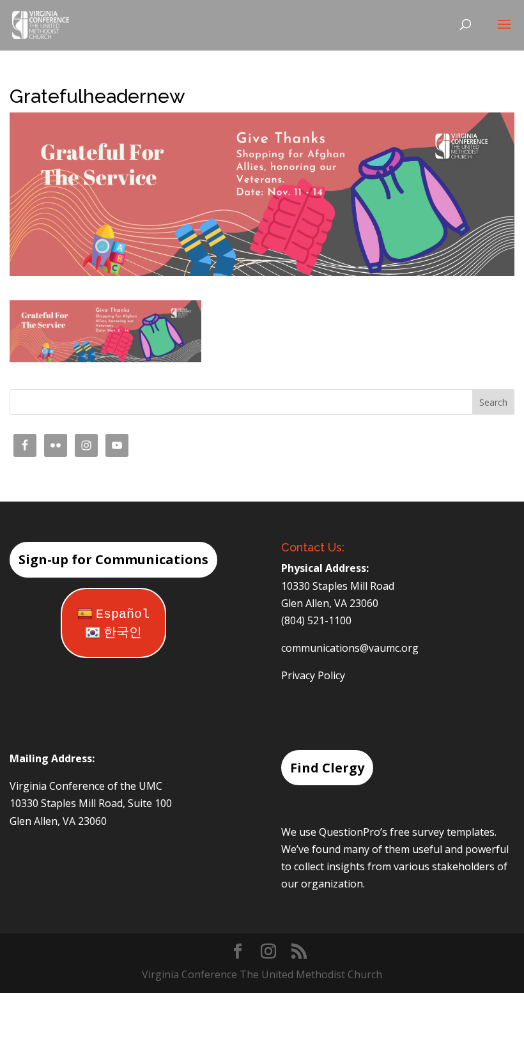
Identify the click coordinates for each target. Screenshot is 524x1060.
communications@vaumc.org (350, 648)
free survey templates (442, 832)
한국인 (123, 633)
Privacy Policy (313, 675)
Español (123, 614)
